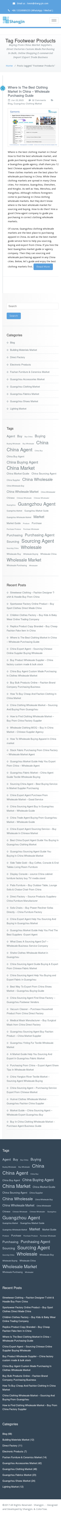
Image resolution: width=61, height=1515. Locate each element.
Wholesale (31, 547)
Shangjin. (28, 1509)
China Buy (39, 450)
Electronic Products (20, 364)
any (46, 257)
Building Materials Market (23, 349)
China (42, 442)
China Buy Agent (15, 456)
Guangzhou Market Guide (36, 510)
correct (28, 217)
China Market (21, 468)
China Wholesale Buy (15, 485)
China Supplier (13, 480)
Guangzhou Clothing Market (28, 103)
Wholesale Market (24, 560)
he (33, 241)
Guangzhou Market (14, 510)
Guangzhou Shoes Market (24, 401)
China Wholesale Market (23, 491)
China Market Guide (18, 473)
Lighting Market (18, 408)
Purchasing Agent (39, 535)
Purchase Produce (14, 529)
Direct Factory (17, 357)
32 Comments (39, 100)
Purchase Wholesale (31, 529)
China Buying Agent (22, 462)
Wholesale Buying (30, 554)
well (33, 236)
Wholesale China (48, 553)
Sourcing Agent (37, 541)
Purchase (37, 523)
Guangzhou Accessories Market (27, 379)
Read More (43, 266)
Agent (11, 436)
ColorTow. (41, 1509)
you (51, 213)
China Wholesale (37, 479)
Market (39, 516)
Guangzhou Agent (36, 504)
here (25, 241)
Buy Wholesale (28, 443)
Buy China (29, 436)
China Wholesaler (48, 492)
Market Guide (14, 523)
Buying (40, 436)
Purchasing (15, 535)
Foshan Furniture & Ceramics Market (29, 371)
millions (35, 192)
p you (38, 241)
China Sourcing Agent (44, 473)
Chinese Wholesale (24, 498)
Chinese (10, 497)
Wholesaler (33, 565)
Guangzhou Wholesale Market (19, 517)
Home (9, 65)
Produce (26, 523)
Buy (19, 436)
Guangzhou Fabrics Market (24, 394)
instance (24, 184)
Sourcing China (13, 548)
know (50, 201)
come (11, 196)
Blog (10, 103)
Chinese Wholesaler (41, 498)
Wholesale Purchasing (17, 565)
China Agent (19, 449)
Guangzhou (11, 505)
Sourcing (13, 541)
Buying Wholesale (13, 443)
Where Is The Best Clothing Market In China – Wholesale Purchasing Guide (29, 91)
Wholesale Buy (14, 553)
